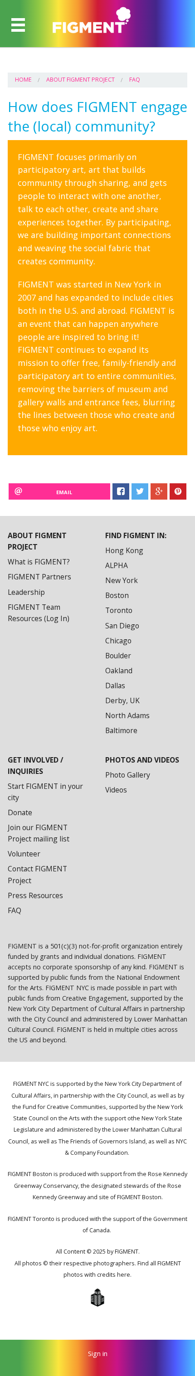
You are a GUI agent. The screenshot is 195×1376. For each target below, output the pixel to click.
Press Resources (35, 895)
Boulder (118, 656)
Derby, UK (122, 700)
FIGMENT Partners (39, 577)
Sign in (97, 1353)
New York (121, 580)
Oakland (118, 671)
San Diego (122, 626)
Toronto (118, 610)
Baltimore (121, 730)
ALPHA (116, 565)
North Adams (127, 715)
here (123, 1275)
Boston (117, 595)
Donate (20, 812)
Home (23, 79)
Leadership (26, 592)
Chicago (118, 641)
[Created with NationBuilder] (97, 1297)
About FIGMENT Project (80, 79)
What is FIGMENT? (39, 562)
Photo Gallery (127, 775)
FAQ (134, 79)
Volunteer (24, 854)
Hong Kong (124, 550)
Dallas (115, 685)
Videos (116, 790)
